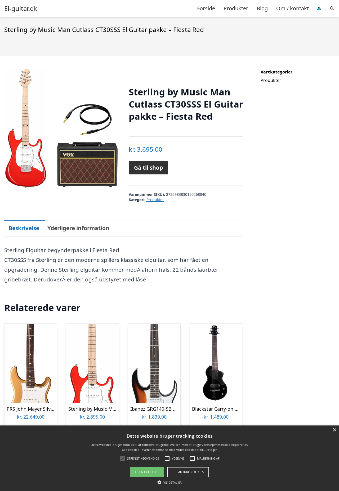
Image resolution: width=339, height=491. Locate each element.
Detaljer (211, 450)
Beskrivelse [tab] (23, 228)
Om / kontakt (292, 8)
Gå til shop (148, 167)
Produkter (236, 8)
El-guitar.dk (20, 8)
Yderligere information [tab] (78, 228)
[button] (169, 482)
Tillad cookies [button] (147, 472)
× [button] (334, 430)
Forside (206, 8)
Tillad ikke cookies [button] (188, 472)
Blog (262, 8)
